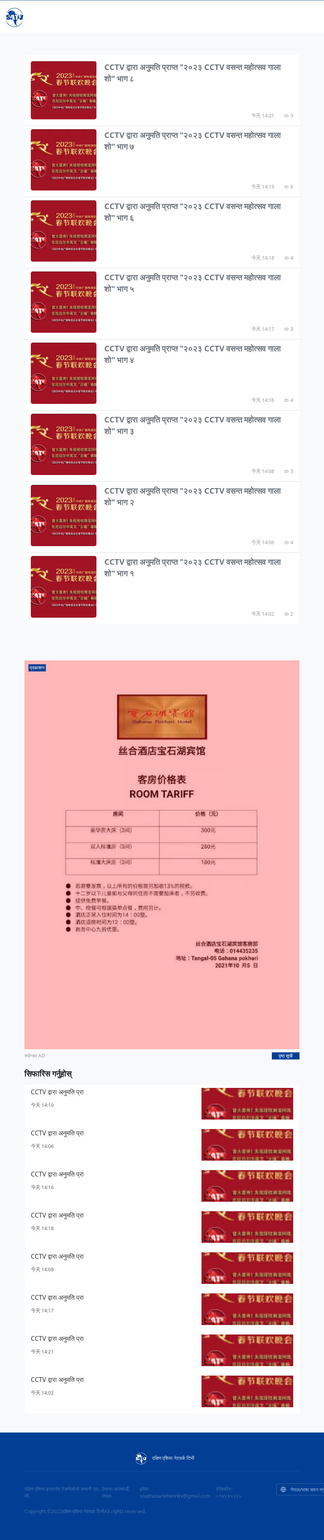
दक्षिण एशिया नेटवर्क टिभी (173, 1458)
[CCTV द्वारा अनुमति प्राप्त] (63, 89)
